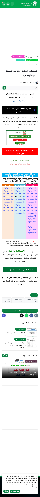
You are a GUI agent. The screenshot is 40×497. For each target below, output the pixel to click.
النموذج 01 (31, 188)
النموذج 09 (30, 210)
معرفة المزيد (15, 491)
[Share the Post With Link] (36, 315)
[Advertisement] (20, 32)
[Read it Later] (3, 64)
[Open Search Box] (12, 4)
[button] (31, 315)
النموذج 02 (30, 191)
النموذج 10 (31, 213)
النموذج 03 (30, 193)
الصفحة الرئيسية (33, 57)
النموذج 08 (30, 207)
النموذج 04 (30, 196)
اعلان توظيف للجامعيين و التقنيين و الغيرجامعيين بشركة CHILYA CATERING (15, 345)
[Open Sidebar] (8, 4)
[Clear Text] (4, 88)
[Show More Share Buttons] (4, 315)
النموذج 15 (31, 229)
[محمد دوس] (36, 82)
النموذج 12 (31, 219)
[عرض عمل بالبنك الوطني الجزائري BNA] (32, 332)
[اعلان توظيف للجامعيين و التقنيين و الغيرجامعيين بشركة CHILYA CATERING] (32, 342)
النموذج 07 (30, 205)
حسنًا (6, 491)
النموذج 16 (31, 232)
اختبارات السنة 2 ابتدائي (18, 56)
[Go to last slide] (6, 355)
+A (29, 65)
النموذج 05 (30, 199)
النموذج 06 (30, 202)
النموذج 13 (31, 221)
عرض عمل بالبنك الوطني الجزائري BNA (15, 334)
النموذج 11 (31, 216)
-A (36, 65)
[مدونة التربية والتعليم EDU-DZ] (29, 4)
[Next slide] (3, 355)
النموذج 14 (31, 227)
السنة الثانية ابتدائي (32, 60)
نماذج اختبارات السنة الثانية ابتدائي (19, 270)
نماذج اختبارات (20, 60)
